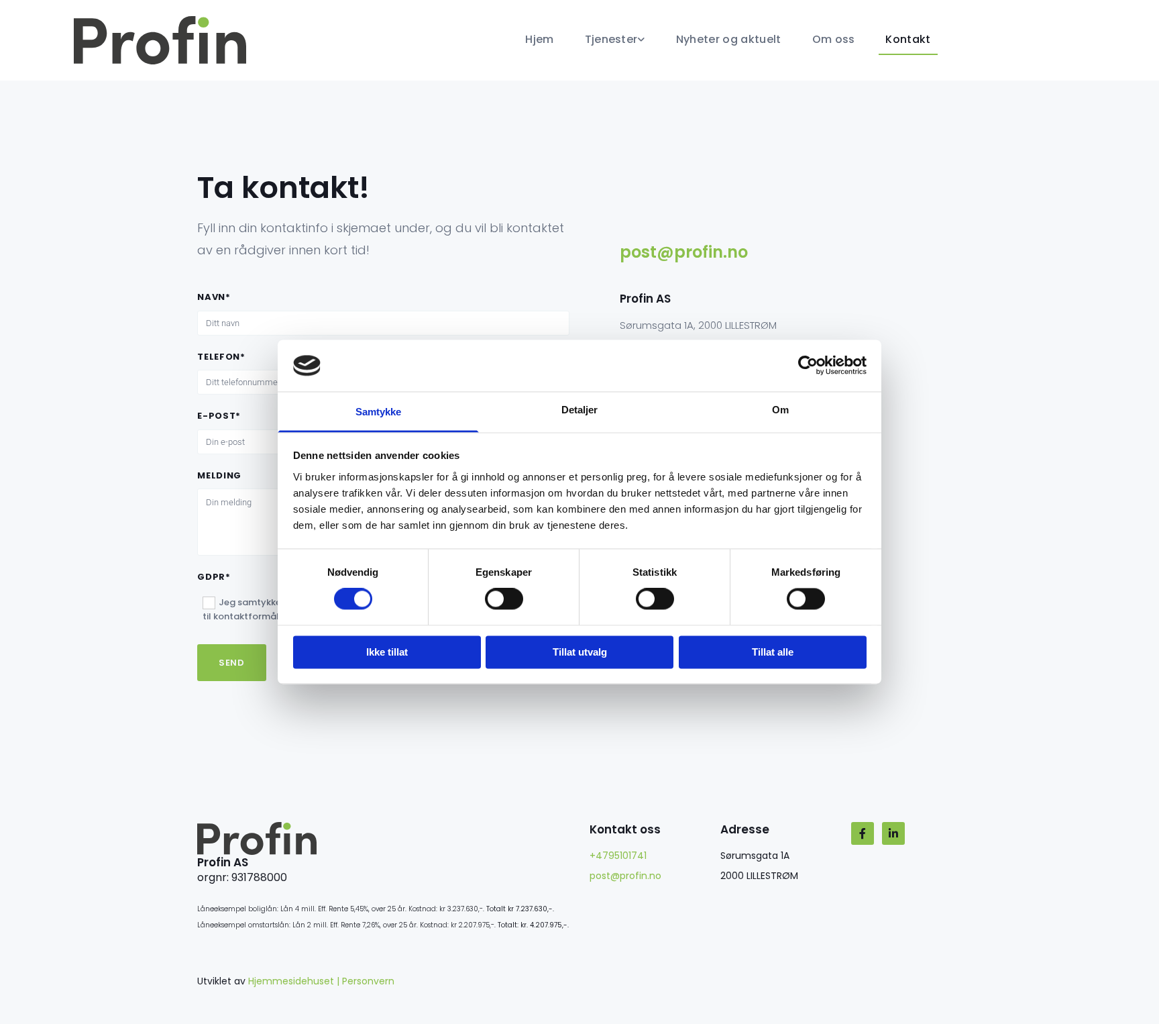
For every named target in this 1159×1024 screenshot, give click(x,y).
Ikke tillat (387, 652)
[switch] (504, 599)
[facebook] (862, 833)
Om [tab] (780, 409)
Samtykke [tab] (378, 411)
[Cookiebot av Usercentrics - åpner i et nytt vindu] (808, 366)
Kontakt (907, 39)
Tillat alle (772, 652)
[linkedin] (893, 833)
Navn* (213, 297)
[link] (606, 40)
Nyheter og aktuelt (728, 39)
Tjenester (611, 39)
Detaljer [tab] (579, 409)
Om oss (833, 39)
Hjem (539, 39)
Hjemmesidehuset (291, 981)
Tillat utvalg (580, 652)
